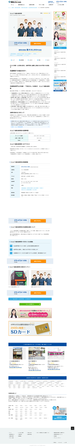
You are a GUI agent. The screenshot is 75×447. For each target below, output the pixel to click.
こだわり (30, 60)
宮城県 (35, 405)
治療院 (13, 7)
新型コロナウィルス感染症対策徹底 (16, 55)
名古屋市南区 (10, 382)
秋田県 (31, 405)
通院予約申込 (30, 434)
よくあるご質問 (61, 4)
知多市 (24, 387)
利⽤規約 (55, 436)
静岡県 (26, 411)
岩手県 (26, 405)
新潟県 (21, 409)
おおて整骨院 (32, 361)
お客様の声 (51, 4)
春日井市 (62, 386)
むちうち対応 (26, 55)
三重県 (31, 411)
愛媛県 (16, 416)
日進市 (24, 386)
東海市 (14, 386)
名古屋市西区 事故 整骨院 (33, 7)
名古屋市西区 (52, 381)
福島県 (45, 405)
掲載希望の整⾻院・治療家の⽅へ (59, 432)
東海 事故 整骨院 (17, 7)
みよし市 (52, 383)
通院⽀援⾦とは (21, 4)
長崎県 (26, 418)
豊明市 (33, 386)
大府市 (45, 385)
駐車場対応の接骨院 (20, 53)
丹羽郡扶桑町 (10, 381)
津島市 (38, 386)
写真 (39, 60)
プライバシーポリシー (57, 437)
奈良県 (35, 413)
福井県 (40, 409)
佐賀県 (21, 418)
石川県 (35, 409)
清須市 (16, 381)
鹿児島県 (45, 418)
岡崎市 (57, 386)
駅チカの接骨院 (28, 53)
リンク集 (65, 442)
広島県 (31, 414)
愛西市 (29, 387)
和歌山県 (40, 413)
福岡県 (16, 418)
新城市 (19, 387)
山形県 (40, 405)
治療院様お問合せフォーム (58, 434)
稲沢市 (40, 387)
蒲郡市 (9, 385)
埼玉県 (27, 407)
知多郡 (57, 383)
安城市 (24, 385)
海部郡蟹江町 (30, 385)
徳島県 (40, 414)
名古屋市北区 (59, 381)
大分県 (35, 418)
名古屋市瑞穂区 (30, 381)
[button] (29, 38)
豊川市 (36, 385)
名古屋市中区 (38, 381)
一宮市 (9, 387)
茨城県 (36, 407)
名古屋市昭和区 (33, 382)
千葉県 (31, 407)
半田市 (43, 386)
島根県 (21, 414)
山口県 (35, 414)
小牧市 (55, 385)
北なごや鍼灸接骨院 (53, 361)
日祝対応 (34, 53)
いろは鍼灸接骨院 (14, 361)
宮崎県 (40, 418)
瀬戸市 (14, 385)
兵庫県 (21, 413)
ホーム (12, 4)
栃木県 (41, 407)
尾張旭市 (50, 385)
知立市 (60, 385)
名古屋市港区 (57, 382)
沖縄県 (16, 419)
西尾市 (62, 383)
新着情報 (19, 436)
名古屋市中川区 (18, 382)
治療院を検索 (31, 4)
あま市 (14, 387)
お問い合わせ (30, 432)
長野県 (26, 409)
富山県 (31, 409)
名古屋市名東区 (41, 382)
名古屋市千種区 (23, 381)
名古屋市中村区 (18, 383)
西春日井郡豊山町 (40, 383)
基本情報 (22, 60)
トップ (13, 60)
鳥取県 (16, 414)
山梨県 (16, 409)
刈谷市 (47, 383)
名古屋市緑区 (10, 383)
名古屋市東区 (45, 381)
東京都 (16, 407)
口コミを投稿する (30, 304)
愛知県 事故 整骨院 (24, 7)
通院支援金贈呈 (13, 53)
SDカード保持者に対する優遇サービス (43, 432)
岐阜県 (21, 411)
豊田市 (40, 385)
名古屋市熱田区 (26, 383)
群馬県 (46, 407)
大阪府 (16, 413)
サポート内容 (41, 4)
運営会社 (55, 442)
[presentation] (14, 27)
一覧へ (64, 80)
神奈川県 (21, 407)
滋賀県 (31, 413)
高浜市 (29, 386)
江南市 (48, 386)
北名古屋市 (33, 383)
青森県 (21, 405)
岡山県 (26, 414)
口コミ (48, 60)
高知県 (21, 416)
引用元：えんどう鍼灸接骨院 (17, 126)
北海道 (16, 405)
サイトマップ (60, 442)
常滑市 (19, 385)
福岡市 (21, 419)
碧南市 (19, 386)
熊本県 (31, 418)
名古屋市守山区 (26, 382)
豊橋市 (9, 386)
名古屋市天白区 (49, 382)
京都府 (26, 413)
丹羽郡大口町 (34, 387)
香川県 (45, 414)
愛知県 (16, 411)
